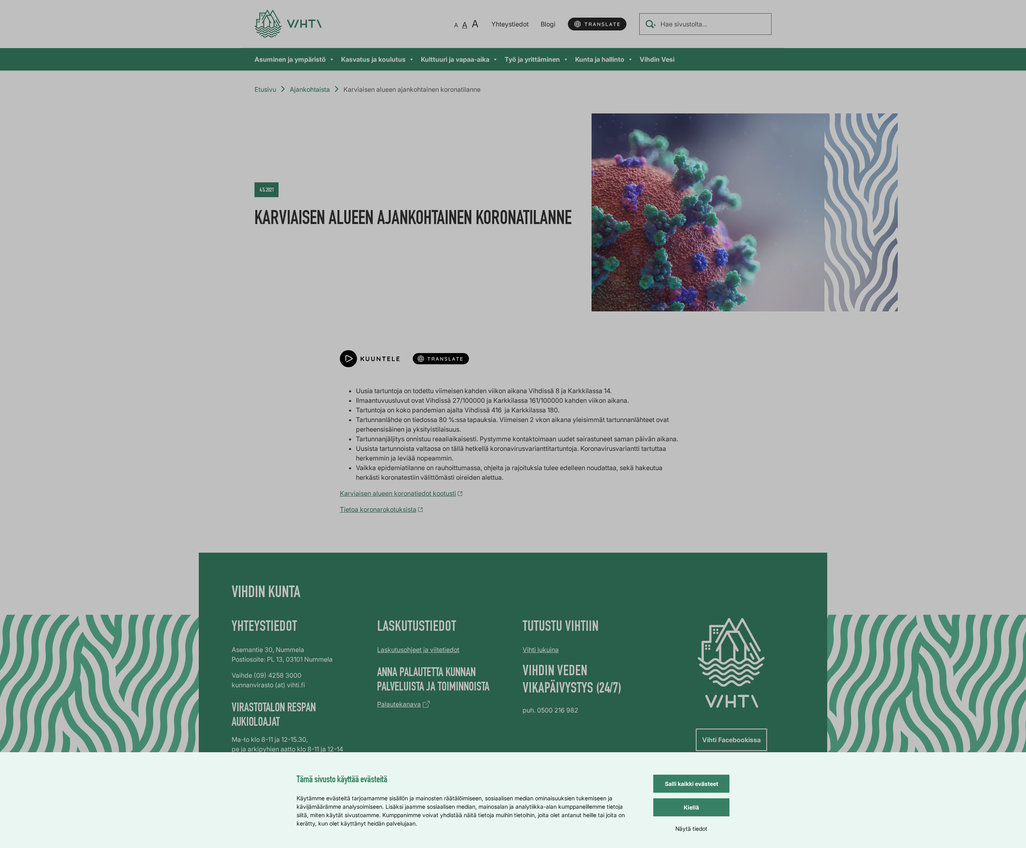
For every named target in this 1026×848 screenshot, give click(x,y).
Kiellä (691, 807)
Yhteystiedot (510, 24)
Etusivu (265, 89)
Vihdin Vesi (657, 59)
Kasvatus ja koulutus (373, 59)
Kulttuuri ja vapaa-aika (455, 59)
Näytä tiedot (691, 828)
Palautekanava (399, 704)
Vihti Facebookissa (731, 740)
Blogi (548, 24)
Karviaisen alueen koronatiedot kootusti (398, 493)
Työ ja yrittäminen (532, 59)
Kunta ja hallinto (599, 59)
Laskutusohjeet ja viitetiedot (418, 650)
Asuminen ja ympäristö (290, 59)
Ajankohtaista (310, 89)
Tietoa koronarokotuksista (378, 509)
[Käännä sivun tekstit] (597, 24)
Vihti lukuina (541, 650)
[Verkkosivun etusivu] (287, 24)
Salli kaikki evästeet (691, 783)
